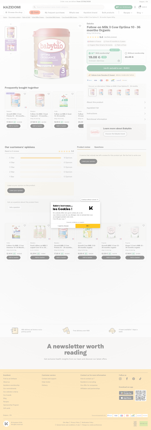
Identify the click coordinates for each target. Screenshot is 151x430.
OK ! (87, 226)
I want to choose (63, 226)
